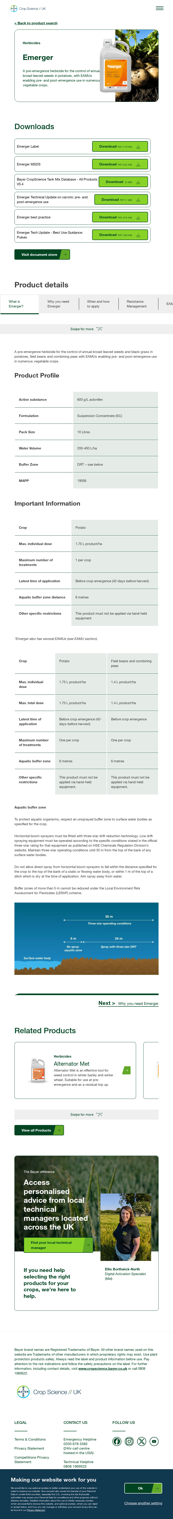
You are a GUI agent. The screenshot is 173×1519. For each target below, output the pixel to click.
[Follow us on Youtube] (154, 1442)
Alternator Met (71, 1063)
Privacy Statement (36, 1510)
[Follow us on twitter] (141, 1442)
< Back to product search (35, 23)
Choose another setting (143, 1503)
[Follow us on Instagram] (129, 1442)
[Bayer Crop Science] (29, 9)
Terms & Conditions (30, 1439)
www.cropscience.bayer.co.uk (102, 1368)
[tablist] (86, 306)
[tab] (20, 304)
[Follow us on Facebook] (116, 1442)
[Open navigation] (159, 8)
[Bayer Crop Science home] (50, 1392)
